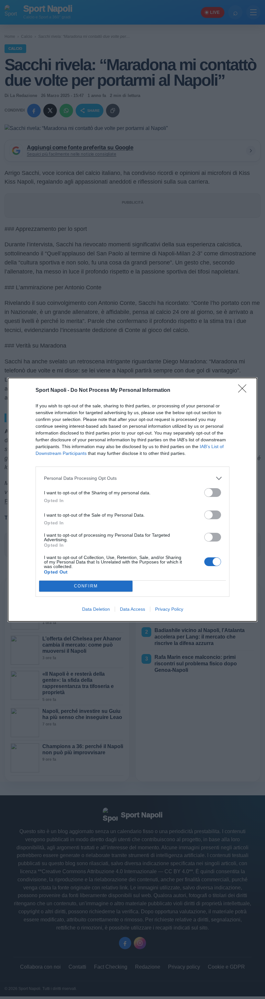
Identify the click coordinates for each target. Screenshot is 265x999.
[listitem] (132, 478)
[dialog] (132, 499)
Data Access (132, 609)
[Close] (244, 390)
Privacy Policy (169, 609)
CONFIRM (86, 586)
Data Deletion (96, 609)
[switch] (212, 492)
